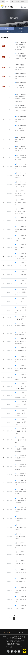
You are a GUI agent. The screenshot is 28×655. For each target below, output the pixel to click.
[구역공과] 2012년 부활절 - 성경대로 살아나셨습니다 (20, 247)
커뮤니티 (22, 1)
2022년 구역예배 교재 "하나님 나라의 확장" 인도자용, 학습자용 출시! (20, 86)
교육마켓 (17, 1)
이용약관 (15, 632)
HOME (2, 1)
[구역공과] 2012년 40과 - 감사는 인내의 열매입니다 (20, 265)
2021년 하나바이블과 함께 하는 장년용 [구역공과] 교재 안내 (20, 157)
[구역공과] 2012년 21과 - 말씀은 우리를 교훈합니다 (20, 431)
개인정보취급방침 (8, 632)
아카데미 (12, 1)
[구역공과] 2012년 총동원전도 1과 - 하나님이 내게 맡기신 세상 (20, 211)
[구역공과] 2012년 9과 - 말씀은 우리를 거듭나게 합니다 (20, 536)
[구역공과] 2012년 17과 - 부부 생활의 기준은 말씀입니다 (20, 467)
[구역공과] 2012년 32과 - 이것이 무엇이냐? (20, 333)
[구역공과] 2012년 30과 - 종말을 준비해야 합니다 (20, 350)
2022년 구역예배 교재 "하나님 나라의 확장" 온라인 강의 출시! (20, 67)
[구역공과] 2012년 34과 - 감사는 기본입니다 (20, 318)
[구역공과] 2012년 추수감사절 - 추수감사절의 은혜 (20, 229)
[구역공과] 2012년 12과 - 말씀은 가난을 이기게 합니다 (20, 509)
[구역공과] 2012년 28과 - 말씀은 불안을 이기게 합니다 (20, 368)
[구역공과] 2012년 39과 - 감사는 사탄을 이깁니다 (20, 274)
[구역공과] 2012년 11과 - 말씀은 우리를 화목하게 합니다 (20, 518)
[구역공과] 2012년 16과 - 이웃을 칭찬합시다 (20, 475)
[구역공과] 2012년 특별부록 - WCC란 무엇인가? (20, 166)
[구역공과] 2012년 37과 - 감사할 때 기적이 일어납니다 (20, 292)
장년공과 (21, 28)
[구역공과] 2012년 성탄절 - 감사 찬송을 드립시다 (20, 220)
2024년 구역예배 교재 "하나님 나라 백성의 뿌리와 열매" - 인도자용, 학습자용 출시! (20, 45)
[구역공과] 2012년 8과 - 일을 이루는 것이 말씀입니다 (20, 545)
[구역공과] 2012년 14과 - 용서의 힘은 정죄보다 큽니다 (20, 491)
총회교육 (7, 1)
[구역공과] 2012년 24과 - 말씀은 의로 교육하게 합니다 (20, 404)
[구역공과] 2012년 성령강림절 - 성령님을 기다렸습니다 (20, 238)
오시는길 (21, 632)
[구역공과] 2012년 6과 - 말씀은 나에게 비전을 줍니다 (20, 563)
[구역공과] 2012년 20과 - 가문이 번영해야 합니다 (20, 440)
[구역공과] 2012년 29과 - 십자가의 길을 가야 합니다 (20, 359)
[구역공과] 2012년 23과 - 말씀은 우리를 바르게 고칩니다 (20, 413)
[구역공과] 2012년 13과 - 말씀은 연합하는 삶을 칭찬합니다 (20, 500)
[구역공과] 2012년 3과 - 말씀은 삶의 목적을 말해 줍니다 (20, 590)
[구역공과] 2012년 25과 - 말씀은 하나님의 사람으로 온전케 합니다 (20, 395)
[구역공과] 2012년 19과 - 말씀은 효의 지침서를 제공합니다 (20, 449)
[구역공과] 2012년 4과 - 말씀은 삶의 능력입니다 (20, 581)
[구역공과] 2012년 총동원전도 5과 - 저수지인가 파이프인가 (20, 175)
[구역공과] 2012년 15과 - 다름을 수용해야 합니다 (20, 482)
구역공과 (7, 28)
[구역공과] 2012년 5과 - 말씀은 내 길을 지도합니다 (20, 572)
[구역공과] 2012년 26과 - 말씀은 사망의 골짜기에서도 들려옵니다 (20, 386)
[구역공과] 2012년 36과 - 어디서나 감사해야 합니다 (20, 301)
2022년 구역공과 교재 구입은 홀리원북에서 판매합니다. (20, 76)
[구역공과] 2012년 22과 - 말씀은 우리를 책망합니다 (20, 422)
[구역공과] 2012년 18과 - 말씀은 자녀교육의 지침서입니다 (20, 458)
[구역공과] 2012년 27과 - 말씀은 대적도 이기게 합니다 (20, 377)
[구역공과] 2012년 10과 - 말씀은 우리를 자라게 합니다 (20, 527)
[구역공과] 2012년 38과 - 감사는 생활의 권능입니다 (20, 283)
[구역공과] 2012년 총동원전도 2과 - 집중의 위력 (20, 202)
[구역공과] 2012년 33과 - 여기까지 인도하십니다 (20, 325)
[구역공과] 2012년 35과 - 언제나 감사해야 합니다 (20, 310)
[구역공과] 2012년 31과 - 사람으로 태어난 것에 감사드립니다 (20, 341)
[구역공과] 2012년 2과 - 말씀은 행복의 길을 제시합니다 (20, 599)
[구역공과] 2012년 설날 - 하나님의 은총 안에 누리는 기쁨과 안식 (20, 256)
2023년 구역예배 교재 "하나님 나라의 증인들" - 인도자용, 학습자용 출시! (20, 57)
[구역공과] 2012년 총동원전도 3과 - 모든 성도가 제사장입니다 (20, 193)
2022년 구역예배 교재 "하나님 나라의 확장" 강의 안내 (20, 139)
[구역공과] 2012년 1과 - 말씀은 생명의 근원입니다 (20, 608)
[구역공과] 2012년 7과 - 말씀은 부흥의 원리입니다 (20, 554)
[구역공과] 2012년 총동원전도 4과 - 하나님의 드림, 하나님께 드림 (20, 184)
